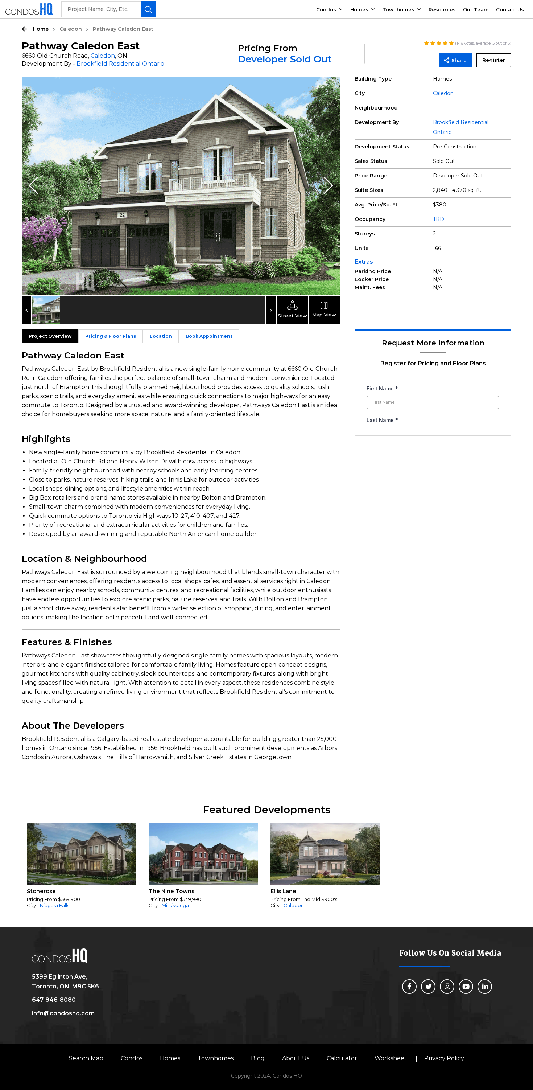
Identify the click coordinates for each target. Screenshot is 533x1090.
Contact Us (510, 9)
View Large (329, 88)
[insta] (447, 986)
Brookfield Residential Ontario (120, 63)
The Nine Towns (171, 891)
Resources (442, 9)
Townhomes (398, 9)
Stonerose (41, 891)
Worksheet (391, 1058)
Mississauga (175, 905)
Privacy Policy (444, 1058)
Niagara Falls (54, 905)
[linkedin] (485, 986)
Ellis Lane (283, 891)
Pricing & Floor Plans (110, 336)
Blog (258, 1058)
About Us (295, 1058)
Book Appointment (209, 336)
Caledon (70, 29)
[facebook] (409, 986)
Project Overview (50, 336)
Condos (326, 9)
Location (161, 336)
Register (493, 60)
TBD (438, 219)
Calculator (342, 1058)
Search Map (86, 1058)
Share (459, 60)
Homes (359, 9)
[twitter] (428, 986)
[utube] (466, 986)
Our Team (476, 9)
